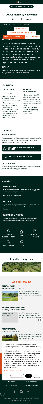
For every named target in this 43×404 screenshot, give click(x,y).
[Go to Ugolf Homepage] (21, 2)
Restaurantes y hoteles (31, 385)
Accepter (28, 375)
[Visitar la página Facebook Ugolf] (14, 391)
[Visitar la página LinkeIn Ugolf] (21, 391)
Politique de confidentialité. (13, 371)
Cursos (27, 25)
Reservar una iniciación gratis (21, 33)
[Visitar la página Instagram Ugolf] (28, 391)
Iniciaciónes (11, 382)
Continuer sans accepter (17, 375)
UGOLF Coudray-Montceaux (13, 307)
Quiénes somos (31, 382)
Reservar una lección (20, 157)
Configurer (37, 375)
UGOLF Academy (11, 385)
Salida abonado (32, 37)
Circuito (17, 25)
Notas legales (27, 400)
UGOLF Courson (8, 286)
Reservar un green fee (14, 37)
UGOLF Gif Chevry (9, 329)
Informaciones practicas (20, 7)
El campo (6, 25)
